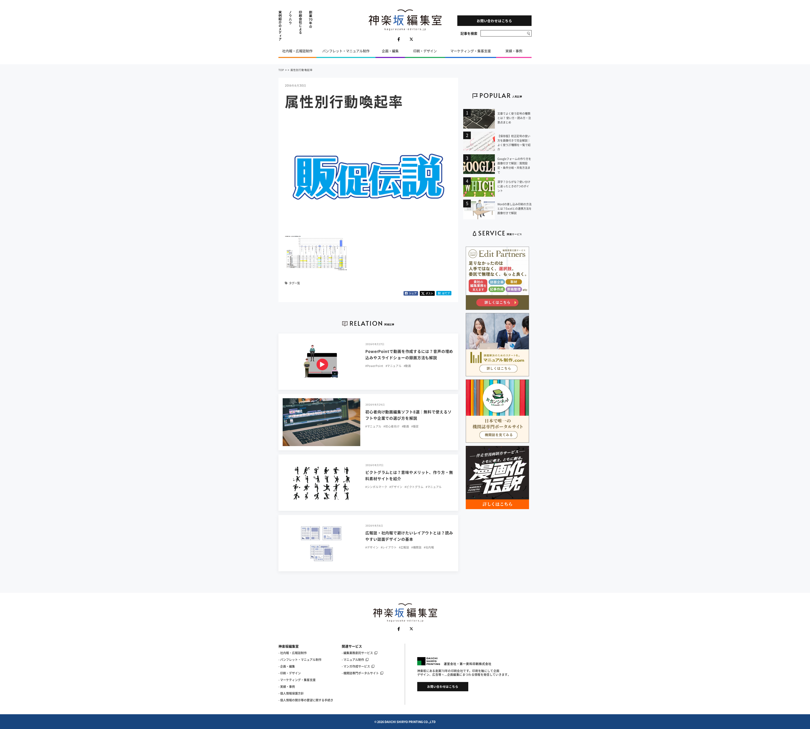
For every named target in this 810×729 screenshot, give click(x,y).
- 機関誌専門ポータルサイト (360, 673)
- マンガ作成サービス (356, 666)
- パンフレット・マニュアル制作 (299, 659)
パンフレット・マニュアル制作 (346, 50)
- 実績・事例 (286, 686)
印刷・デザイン (425, 50)
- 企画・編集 (286, 666)
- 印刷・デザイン (289, 673)
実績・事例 (513, 50)
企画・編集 (390, 50)
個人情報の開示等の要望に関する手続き (306, 700)
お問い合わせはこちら (494, 20)
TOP (281, 70)
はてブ (444, 293)
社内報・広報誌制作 (297, 50)
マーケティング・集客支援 (470, 50)
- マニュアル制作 (353, 659)
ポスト (429, 293)
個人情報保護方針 (292, 693)
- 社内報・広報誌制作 (292, 653)
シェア (413, 293)
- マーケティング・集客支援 (297, 680)
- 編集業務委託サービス (357, 653)
